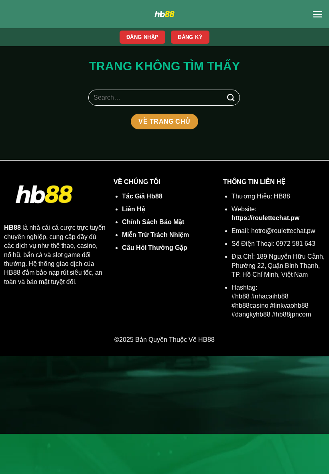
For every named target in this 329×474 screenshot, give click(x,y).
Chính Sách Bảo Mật (153, 222)
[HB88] (164, 14)
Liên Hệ (133, 209)
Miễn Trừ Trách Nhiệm (155, 234)
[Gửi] (231, 97)
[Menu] (317, 14)
